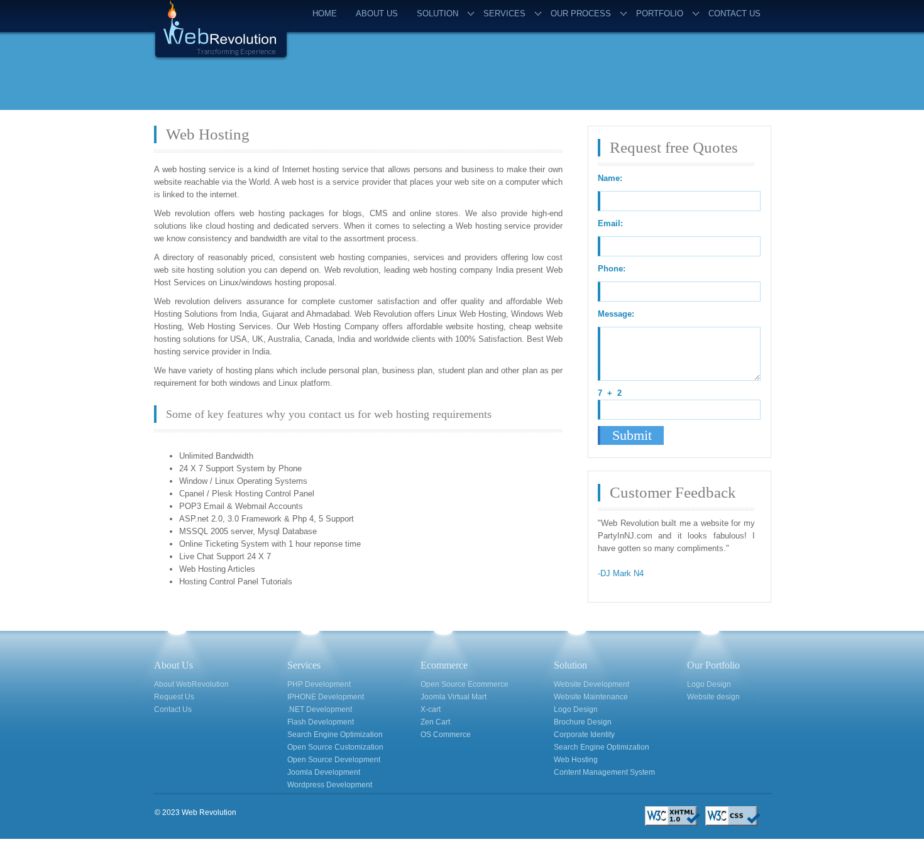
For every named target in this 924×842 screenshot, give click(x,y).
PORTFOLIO (659, 13)
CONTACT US (734, 13)
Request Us (174, 696)
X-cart (431, 709)
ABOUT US (377, 13)
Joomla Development (323, 772)
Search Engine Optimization (335, 734)
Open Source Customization (335, 747)
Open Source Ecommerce (465, 684)
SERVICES (504, 13)
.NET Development (319, 709)
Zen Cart (435, 722)
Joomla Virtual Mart (454, 696)
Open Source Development (333, 759)
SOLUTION (437, 13)
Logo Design (576, 709)
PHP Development (319, 684)
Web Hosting (576, 759)
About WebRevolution (191, 684)
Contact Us (173, 709)
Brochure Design (583, 722)
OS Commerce (446, 734)
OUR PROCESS (581, 13)
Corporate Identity (584, 734)
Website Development (591, 684)
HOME (324, 13)
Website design (713, 696)
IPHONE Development (325, 696)
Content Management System (604, 772)
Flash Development (320, 722)
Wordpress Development (329, 784)
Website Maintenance (591, 696)
